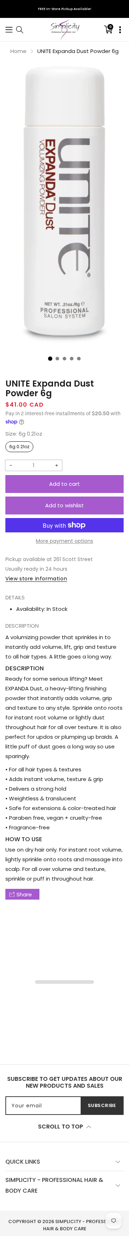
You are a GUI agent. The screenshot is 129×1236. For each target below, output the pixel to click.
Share (24, 894)
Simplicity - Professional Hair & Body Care (82, 1225)
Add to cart (64, 484)
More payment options (64, 541)
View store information (36, 578)
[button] (9, 29)
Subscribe (102, 1105)
